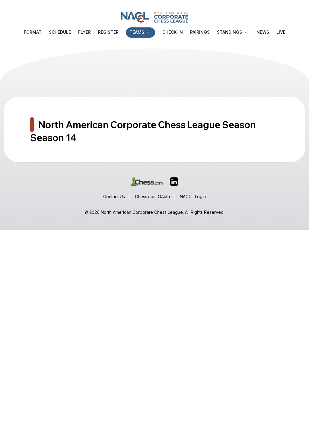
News (262, 32)
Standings (229, 32)
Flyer (84, 32)
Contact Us (114, 196)
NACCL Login (193, 196)
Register (108, 32)
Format (33, 32)
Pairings (200, 32)
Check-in (172, 32)
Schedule (60, 32)
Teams (136, 32)
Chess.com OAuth (152, 196)
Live (280, 32)
